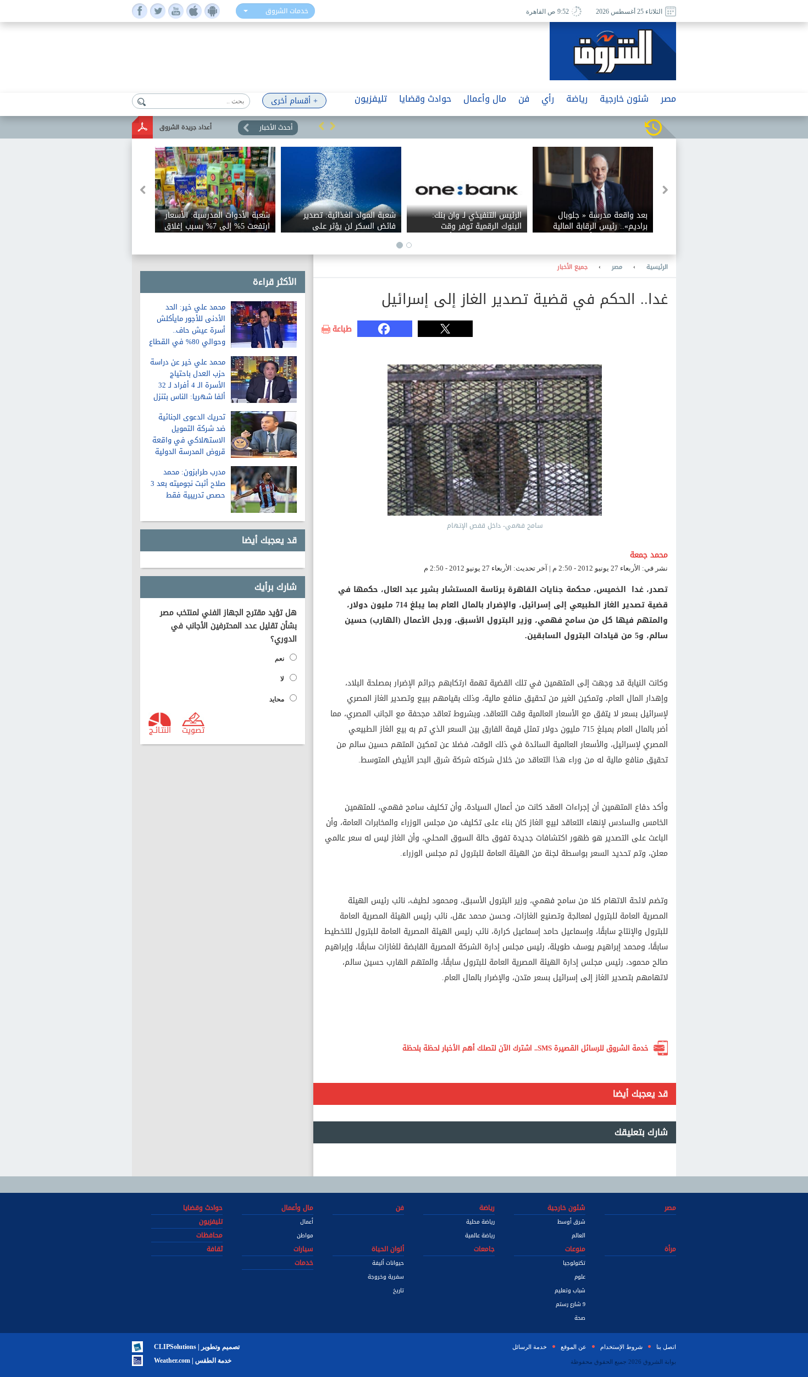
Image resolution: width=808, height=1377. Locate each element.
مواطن (305, 1235)
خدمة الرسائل (529, 1346)
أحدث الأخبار (275, 127)
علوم (579, 1276)
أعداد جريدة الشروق (185, 127)
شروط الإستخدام (621, 1346)
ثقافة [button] (215, 1249)
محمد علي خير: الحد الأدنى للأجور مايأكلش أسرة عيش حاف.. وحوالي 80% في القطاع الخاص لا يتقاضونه (187, 330)
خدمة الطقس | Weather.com (192, 1360)
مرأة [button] (670, 1249)
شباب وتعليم (570, 1290)
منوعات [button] (575, 1249)
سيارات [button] (303, 1249)
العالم (578, 1235)
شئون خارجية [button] (624, 98)
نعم (279, 658)
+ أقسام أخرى (294, 100)
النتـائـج (160, 729)
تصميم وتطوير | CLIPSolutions (197, 1347)
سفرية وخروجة (386, 1276)
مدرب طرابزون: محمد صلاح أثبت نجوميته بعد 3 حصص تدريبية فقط (188, 483)
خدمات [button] (304, 1263)
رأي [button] (547, 98)
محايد (276, 699)
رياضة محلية (480, 1221)
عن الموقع (573, 1346)
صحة (579, 1318)
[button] (321, 125)
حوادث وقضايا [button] (425, 98)
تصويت (193, 729)
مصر (617, 267)
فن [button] (523, 98)
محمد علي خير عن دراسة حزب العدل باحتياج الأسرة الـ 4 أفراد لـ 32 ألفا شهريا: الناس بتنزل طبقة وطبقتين (187, 385)
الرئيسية (657, 267)
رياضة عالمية (480, 1235)
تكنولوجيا (574, 1263)
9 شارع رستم (570, 1304)
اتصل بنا (666, 1346)
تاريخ (398, 1290)
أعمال (306, 1221)
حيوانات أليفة (388, 1263)
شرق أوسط (571, 1221)
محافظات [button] (209, 1235)
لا (282, 679)
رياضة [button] (577, 98)
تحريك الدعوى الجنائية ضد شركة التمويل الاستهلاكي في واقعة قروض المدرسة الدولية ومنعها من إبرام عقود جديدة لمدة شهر (188, 446)
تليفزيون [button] (371, 98)
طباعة (342, 329)
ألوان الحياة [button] (388, 1249)
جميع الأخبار (572, 267)
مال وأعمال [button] (484, 98)
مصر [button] (668, 98)
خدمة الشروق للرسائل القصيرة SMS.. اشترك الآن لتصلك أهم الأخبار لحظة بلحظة (525, 1048)
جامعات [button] (484, 1249)
